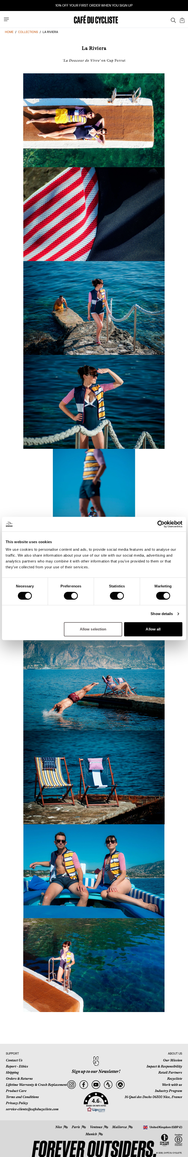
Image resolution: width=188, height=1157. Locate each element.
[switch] (71, 596)
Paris (76, 1127)
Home (9, 32)
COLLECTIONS (28, 32)
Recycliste (174, 1078)
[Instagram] (71, 1085)
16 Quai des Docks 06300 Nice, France (153, 1097)
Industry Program (168, 1091)
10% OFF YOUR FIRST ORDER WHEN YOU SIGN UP (94, 5)
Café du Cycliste (173, 1153)
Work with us (172, 1085)
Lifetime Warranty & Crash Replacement (36, 1085)
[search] (171, 19)
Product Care (16, 1091)
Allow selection (93, 629)
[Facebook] (83, 1085)
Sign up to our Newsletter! (96, 1071)
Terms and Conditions (22, 1097)
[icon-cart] (181, 19)
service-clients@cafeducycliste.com (32, 1109)
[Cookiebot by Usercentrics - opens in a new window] (161, 524)
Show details (162, 614)
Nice (58, 1127)
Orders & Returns (19, 1078)
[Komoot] (120, 1085)
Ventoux (96, 1127)
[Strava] (108, 1085)
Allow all (153, 629)
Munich (91, 1134)
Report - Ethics (17, 1066)
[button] (96, 1102)
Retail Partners (170, 1072)
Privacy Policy (17, 1103)
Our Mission (172, 1060)
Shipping (12, 1072)
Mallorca (119, 1127)
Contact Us (14, 1060)
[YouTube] (96, 1085)
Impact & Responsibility (164, 1066)
